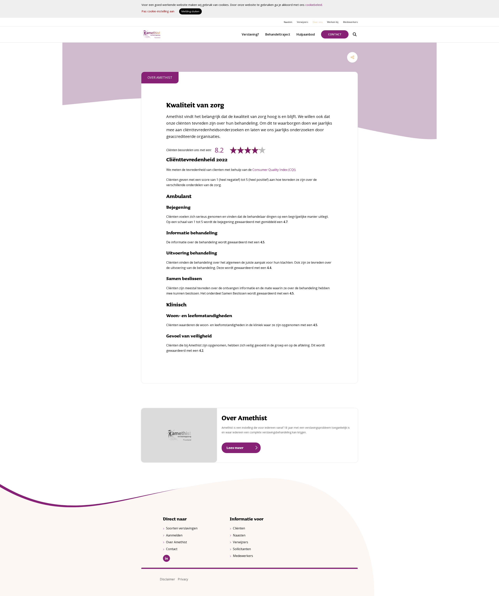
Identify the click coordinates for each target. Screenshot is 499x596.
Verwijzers (302, 22)
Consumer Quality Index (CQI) (274, 170)
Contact (335, 34)
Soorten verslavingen (181, 528)
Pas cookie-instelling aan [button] (158, 11)
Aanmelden (174, 535)
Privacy (183, 579)
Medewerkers (350, 22)
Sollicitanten (242, 549)
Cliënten (239, 528)
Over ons (317, 22)
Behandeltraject (277, 34)
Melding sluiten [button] (190, 11)
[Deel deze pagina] (352, 57)
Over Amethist (244, 417)
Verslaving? (250, 34)
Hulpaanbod (305, 34)
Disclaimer (167, 579)
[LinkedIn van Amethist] (193, 558)
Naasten (288, 22)
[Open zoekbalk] (355, 34)
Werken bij (332, 22)
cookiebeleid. (314, 5)
